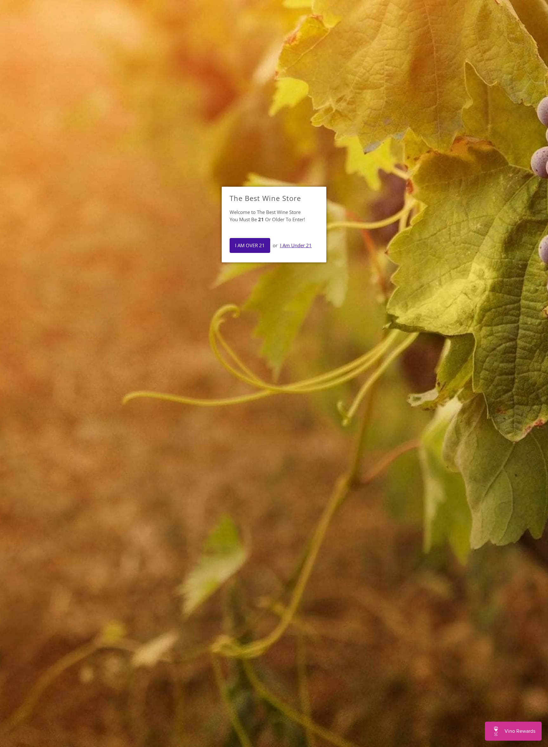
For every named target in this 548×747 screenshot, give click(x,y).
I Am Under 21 (296, 245)
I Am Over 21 (250, 245)
